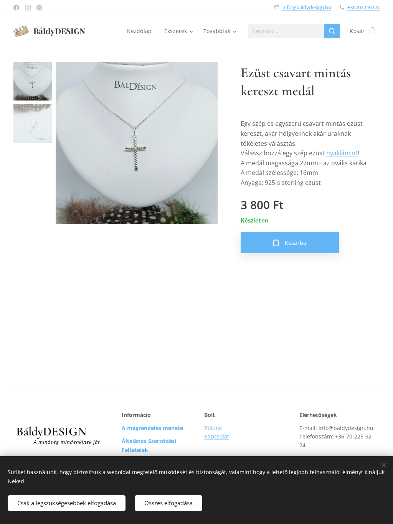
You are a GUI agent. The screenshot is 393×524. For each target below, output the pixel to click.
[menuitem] (141, 31)
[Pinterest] (39, 7)
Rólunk (213, 428)
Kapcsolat (216, 436)
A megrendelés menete (152, 428)
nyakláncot (342, 153)
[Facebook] (16, 7)
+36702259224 (363, 7)
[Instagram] (28, 7)
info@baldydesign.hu (306, 7)
